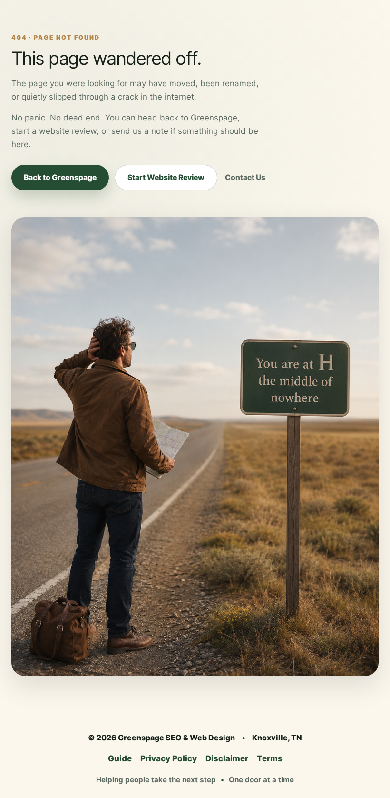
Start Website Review (166, 177)
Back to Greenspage (60, 177)
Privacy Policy (168, 758)
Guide (120, 758)
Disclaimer (226, 758)
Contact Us (245, 177)
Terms (270, 758)
